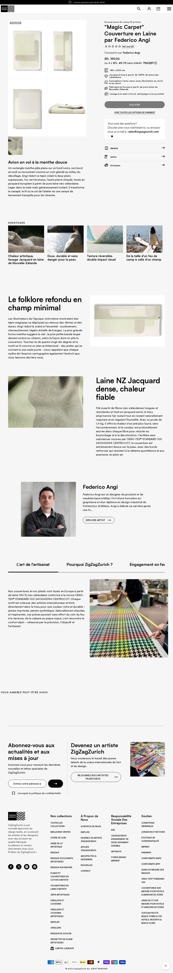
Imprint (145, 846)
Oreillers (56, 927)
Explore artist (95, 520)
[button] (158, 9)
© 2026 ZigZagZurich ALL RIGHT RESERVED (86, 969)
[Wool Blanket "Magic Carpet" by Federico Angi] (27, 49)
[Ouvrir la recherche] (139, 9)
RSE (113, 830)
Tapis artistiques (60, 894)
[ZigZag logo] (7, 8)
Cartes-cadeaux (64, 948)
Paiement (146, 852)
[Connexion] (149, 9)
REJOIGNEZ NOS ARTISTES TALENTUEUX (93, 777)
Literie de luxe (58, 837)
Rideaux (55, 852)
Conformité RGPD (151, 858)
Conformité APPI (150, 864)
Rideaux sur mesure (61, 867)
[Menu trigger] (169, 9)
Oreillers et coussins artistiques (57, 913)
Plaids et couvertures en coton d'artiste (60, 876)
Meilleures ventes (61, 832)
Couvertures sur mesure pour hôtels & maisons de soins (152, 891)
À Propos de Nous (91, 826)
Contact (86, 871)
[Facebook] (11, 868)
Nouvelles (86, 865)
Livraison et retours (153, 832)
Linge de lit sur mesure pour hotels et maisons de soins (152, 903)
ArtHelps (116, 851)
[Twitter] (18, 868)
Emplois (85, 832)
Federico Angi (131, 52)
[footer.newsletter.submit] (55, 784)
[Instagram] (26, 868)
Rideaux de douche (61, 933)
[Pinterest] (34, 868)
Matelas (55, 922)
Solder (134, 104)
